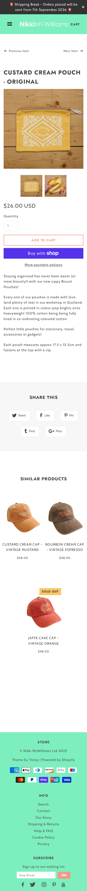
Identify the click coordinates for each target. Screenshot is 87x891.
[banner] (44, 24)
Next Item (71, 51)
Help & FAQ (43, 831)
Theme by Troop (25, 760)
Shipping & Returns (43, 824)
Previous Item (18, 51)
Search (43, 804)
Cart (75, 24)
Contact (43, 811)
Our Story (43, 817)
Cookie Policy (43, 837)
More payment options (43, 265)
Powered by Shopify (58, 760)
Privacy (44, 844)
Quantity (11, 216)
